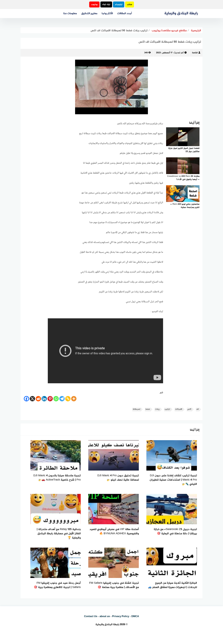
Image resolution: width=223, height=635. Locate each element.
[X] (32, 398)
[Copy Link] (68, 398)
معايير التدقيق (89, 13)
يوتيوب (94, 4)
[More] (73, 398)
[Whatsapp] (56, 398)
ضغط (147, 409)
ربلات (157, 409)
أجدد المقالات (124, 13)
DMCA (135, 616)
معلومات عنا (70, 13)
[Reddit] (38, 398)
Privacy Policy (120, 616)
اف (197, 409)
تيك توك (106, 4)
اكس (189, 409)
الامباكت (178, 409)
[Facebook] (26, 398)
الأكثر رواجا (107, 13)
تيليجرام (118, 4)
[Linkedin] (44, 398)
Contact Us (90, 616)
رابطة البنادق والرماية (181, 13)
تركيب (167, 409)
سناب (129, 4)
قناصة (195, 52)
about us (105, 616)
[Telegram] (62, 398)
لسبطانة (136, 409)
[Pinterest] (50, 398)
